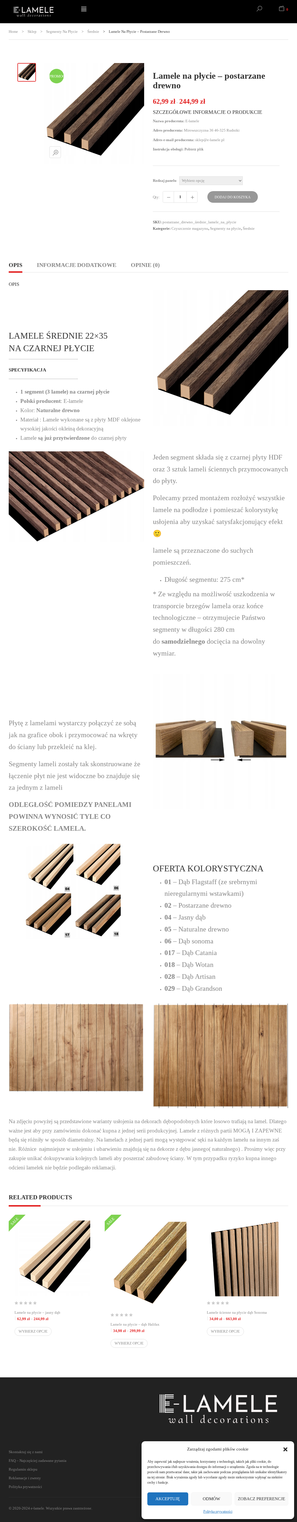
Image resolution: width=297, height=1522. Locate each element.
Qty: (156, 197)
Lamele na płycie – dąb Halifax (148, 1327)
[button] (285, 1449)
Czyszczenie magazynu (189, 228)
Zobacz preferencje (261, 1498)
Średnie (93, 31)
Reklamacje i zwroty (25, 1478)
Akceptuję (167, 1498)
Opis (15, 265)
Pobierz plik (194, 149)
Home (13, 31)
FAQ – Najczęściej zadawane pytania (37, 1460)
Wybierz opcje (33, 1331)
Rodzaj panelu (164, 180)
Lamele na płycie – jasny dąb (52, 1315)
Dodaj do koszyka (233, 197)
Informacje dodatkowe (76, 265)
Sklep (32, 31)
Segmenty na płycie (62, 31)
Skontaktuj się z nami (26, 1452)
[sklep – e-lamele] (40, 11)
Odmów (211, 1498)
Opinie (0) (145, 265)
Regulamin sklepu (23, 1469)
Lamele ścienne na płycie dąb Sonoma (244, 1315)
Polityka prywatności (217, 1512)
